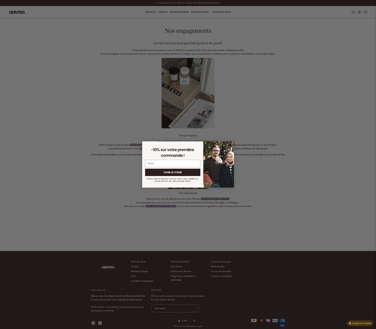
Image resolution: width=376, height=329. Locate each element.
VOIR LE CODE (173, 172)
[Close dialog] (230, 145)
